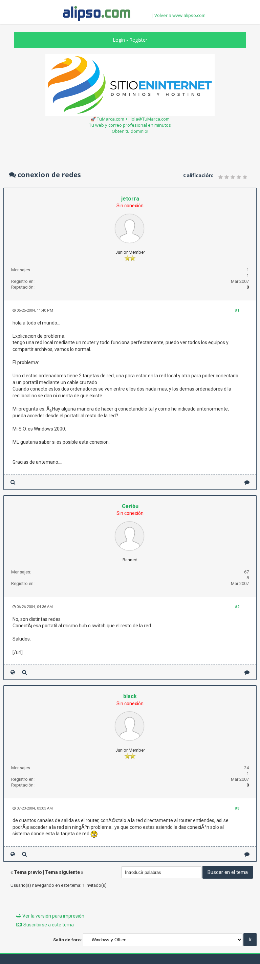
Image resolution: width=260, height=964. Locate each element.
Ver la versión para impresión (53, 916)
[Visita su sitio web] (12, 672)
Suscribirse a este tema (48, 924)
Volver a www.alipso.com (179, 15)
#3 (237, 808)
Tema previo (28, 872)
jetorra (130, 198)
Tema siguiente (62, 872)
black (130, 696)
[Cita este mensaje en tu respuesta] (247, 482)
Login (119, 40)
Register (138, 40)
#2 (237, 607)
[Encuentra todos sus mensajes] (13, 482)
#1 (237, 310)
